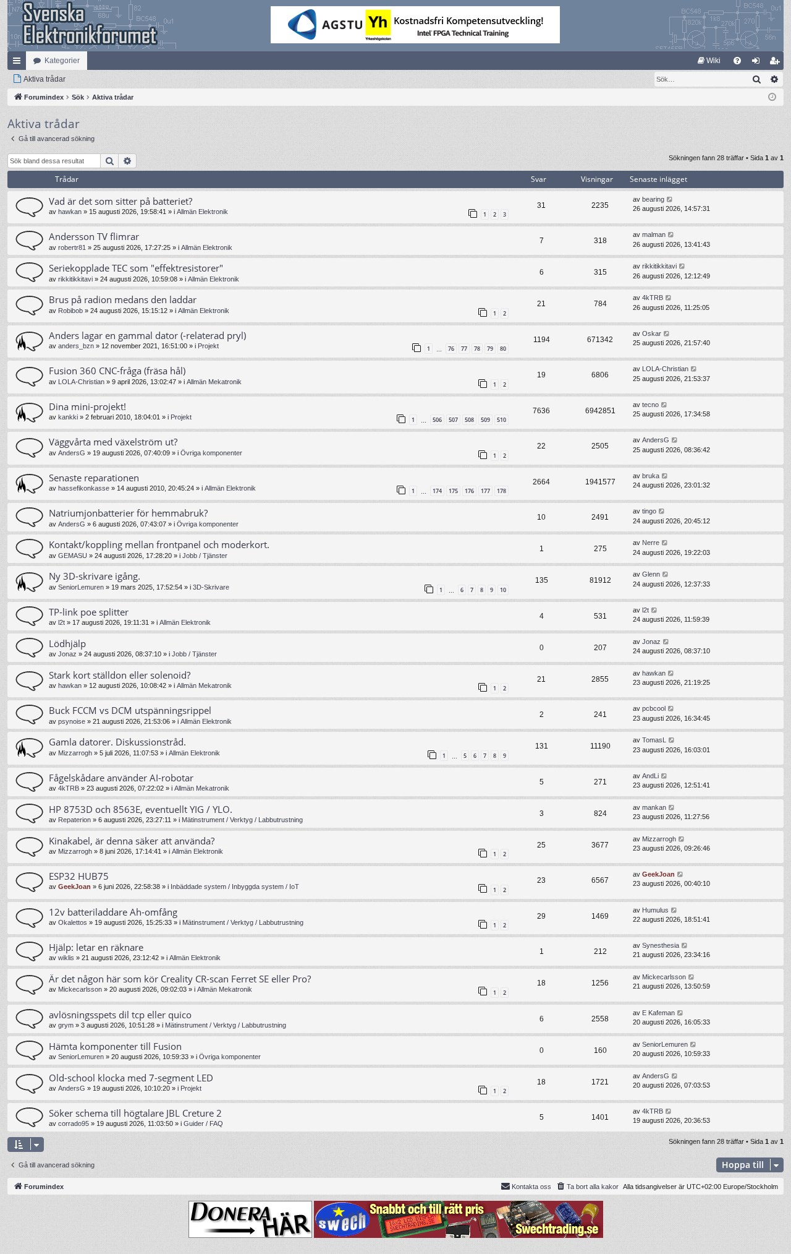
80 (503, 349)
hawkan (70, 211)
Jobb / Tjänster (204, 555)
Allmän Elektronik (202, 211)
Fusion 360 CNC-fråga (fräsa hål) (117, 370)
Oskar (651, 333)
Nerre (650, 542)
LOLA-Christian (81, 381)
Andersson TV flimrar (94, 236)
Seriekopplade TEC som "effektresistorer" (136, 268)
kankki (68, 417)
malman (654, 234)
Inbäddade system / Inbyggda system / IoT (235, 886)
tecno (650, 404)
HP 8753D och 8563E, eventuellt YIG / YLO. (140, 809)
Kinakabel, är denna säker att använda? (131, 841)
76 (451, 349)
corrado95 (73, 1123)
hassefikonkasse (83, 488)
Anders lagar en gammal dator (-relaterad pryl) (147, 335)
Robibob (70, 310)
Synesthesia (660, 945)
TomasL (654, 740)
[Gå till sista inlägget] (670, 199)
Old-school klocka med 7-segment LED (131, 1077)
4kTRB (652, 297)
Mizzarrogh (75, 753)
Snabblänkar (19, 63)
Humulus (655, 910)
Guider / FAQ (203, 1123)
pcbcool (654, 708)
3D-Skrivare (211, 587)
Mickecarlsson (80, 989)
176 (469, 491)
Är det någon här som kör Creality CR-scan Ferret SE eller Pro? (180, 979)
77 (464, 349)
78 (477, 349)
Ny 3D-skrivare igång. (94, 576)
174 (437, 491)
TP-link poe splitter (89, 612)
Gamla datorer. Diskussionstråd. (117, 742)
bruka (650, 475)
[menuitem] (709, 60)
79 (490, 349)
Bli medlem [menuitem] (777, 63)
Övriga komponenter (211, 453)
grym (66, 1025)
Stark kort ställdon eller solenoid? (119, 675)
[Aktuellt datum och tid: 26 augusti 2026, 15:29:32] (772, 97)
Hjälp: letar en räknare (96, 947)
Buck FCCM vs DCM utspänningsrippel (130, 710)
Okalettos (72, 922)
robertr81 (72, 247)
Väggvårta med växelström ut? (113, 442)
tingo (649, 511)
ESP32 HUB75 (79, 876)
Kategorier (62, 60)
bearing (653, 199)
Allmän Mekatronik (214, 381)
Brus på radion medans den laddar (123, 299)
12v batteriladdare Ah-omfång (113, 912)
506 (437, 420)
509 (485, 420)
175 (453, 491)
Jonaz (67, 654)
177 (485, 491)
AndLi (650, 775)
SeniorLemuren (81, 587)
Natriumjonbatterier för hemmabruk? (128, 513)
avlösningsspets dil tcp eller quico (120, 1014)
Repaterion (74, 819)
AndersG (71, 453)
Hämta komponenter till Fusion (115, 1046)
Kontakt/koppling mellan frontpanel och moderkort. (159, 544)
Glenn (651, 574)
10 (503, 590)
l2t (61, 622)
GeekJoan (74, 886)
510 (501, 420)
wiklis (66, 957)
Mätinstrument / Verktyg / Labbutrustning (242, 819)
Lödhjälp (67, 643)
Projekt (208, 346)
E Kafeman (658, 1012)
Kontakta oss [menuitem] (531, 1186)
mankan (654, 807)
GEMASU (72, 555)
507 (453, 420)
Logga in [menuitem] (758, 63)
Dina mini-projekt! (87, 406)
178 (501, 491)
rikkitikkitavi (75, 279)
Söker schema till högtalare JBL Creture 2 (135, 1113)
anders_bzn (76, 346)
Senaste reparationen (94, 477)
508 (469, 420)
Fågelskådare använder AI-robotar (121, 777)
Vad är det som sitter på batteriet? (120, 201)
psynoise (71, 721)
